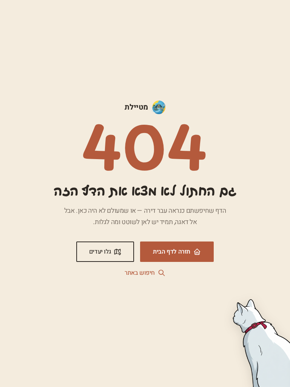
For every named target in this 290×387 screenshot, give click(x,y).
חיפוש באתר (140, 272)
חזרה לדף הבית (171, 251)
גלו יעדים (100, 251)
